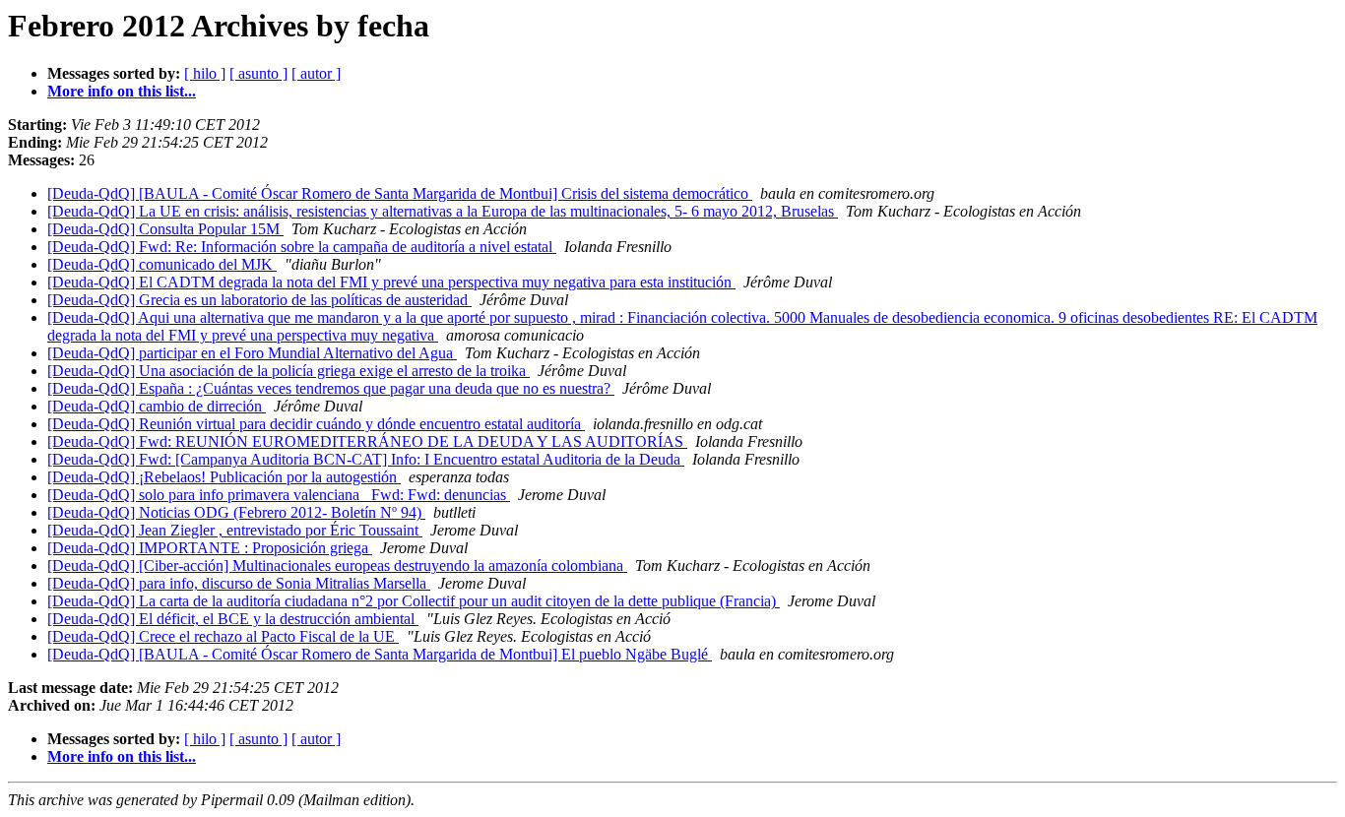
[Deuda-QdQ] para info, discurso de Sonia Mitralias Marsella (238, 583)
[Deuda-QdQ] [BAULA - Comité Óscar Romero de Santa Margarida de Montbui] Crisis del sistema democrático (399, 193)
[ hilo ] (204, 73)
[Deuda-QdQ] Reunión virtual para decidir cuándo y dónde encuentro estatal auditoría (316, 423)
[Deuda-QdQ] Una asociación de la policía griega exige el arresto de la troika (288, 370)
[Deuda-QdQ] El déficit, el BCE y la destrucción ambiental (232, 618)
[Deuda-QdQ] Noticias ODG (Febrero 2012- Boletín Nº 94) (236, 512)
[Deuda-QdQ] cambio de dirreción (156, 406)
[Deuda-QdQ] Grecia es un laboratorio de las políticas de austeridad (259, 299)
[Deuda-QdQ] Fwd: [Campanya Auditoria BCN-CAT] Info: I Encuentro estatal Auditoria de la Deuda (365, 459)
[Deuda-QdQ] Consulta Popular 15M (165, 228)
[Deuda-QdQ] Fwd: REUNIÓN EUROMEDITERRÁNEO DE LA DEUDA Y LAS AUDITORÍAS (367, 441)
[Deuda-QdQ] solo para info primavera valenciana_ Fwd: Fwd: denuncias (278, 494)
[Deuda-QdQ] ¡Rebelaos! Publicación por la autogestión (224, 477)
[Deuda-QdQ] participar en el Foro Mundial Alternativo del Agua (252, 353)
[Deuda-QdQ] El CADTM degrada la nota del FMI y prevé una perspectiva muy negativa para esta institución (391, 282)
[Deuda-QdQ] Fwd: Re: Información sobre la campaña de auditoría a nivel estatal (301, 246)
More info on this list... (121, 91)
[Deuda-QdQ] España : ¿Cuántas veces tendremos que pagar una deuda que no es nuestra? (330, 388)
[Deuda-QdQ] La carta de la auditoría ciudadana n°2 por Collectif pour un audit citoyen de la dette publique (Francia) (413, 601)
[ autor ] (316, 73)
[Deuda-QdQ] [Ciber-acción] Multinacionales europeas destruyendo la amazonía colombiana (337, 565)
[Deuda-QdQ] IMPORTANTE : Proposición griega (209, 547)
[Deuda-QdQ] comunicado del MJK (162, 264)
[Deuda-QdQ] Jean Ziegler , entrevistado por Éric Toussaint (234, 530)
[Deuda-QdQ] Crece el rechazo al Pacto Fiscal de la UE (223, 636)
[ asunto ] (258, 73)
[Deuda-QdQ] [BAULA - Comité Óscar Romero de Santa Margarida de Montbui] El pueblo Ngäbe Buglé (379, 654)
